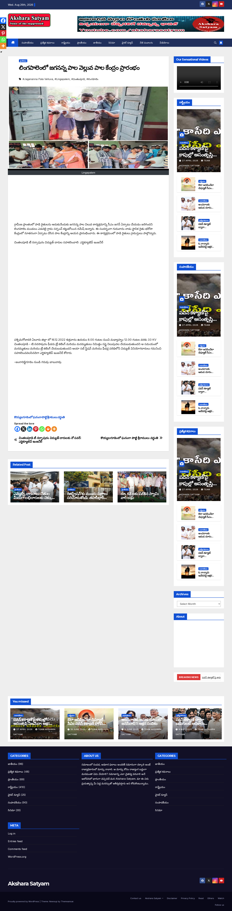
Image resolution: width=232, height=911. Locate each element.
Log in (11, 833)
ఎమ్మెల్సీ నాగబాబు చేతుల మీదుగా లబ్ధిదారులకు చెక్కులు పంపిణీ (35, 497)
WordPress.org (17, 856)
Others (210, 898)
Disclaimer (171, 898)
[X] (23, 429)
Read (201, 898)
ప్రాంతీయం (81, 42)
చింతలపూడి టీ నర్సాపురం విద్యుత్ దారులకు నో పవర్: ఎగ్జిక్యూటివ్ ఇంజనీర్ (50, 439)
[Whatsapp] (42, 429)
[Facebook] (17, 429)
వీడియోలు (164, 42)
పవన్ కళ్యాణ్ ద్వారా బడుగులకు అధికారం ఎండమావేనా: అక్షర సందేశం (195, 723)
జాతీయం (97, 42)
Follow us (219, 905)
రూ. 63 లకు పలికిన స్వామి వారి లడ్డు (140, 495)
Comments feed (17, 849)
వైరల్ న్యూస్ (127, 42)
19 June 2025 (78, 729)
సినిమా (112, 42)
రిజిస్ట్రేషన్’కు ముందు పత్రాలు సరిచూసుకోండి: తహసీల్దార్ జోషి (87, 497)
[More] (54, 429)
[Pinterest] (36, 429)
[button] (215, 42)
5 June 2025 (132, 729)
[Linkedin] (29, 429)
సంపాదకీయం (28, 42)
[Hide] (1, 52)
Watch (220, 898)
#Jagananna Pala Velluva (38, 79)
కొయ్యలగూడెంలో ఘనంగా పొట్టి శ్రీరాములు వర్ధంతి (39, 417)
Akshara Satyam (28, 30)
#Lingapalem (62, 79)
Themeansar (67, 901)
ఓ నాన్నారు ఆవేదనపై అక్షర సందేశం (205, 247)
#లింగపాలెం (92, 79)
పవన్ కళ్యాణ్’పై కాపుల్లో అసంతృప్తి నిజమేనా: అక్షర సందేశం (31, 723)
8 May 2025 (186, 729)
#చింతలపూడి (78, 79)
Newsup (53, 901)
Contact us (135, 898)
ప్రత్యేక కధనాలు (47, 42)
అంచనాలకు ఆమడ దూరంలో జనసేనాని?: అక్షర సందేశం (206, 209)
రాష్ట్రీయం (65, 42)
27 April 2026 (190, 160)
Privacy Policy (187, 898)
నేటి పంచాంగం (146, 42)
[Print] (48, 429)
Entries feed (15, 841)
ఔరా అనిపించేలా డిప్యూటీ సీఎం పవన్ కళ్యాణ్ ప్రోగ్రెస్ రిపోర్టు (206, 189)
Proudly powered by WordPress (24, 901)
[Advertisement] (88, 200)
